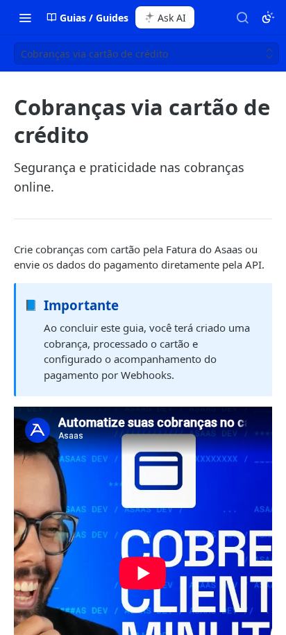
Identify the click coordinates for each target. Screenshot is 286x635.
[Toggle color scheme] (268, 17)
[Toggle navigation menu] (25, 17)
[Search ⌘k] (242, 17)
